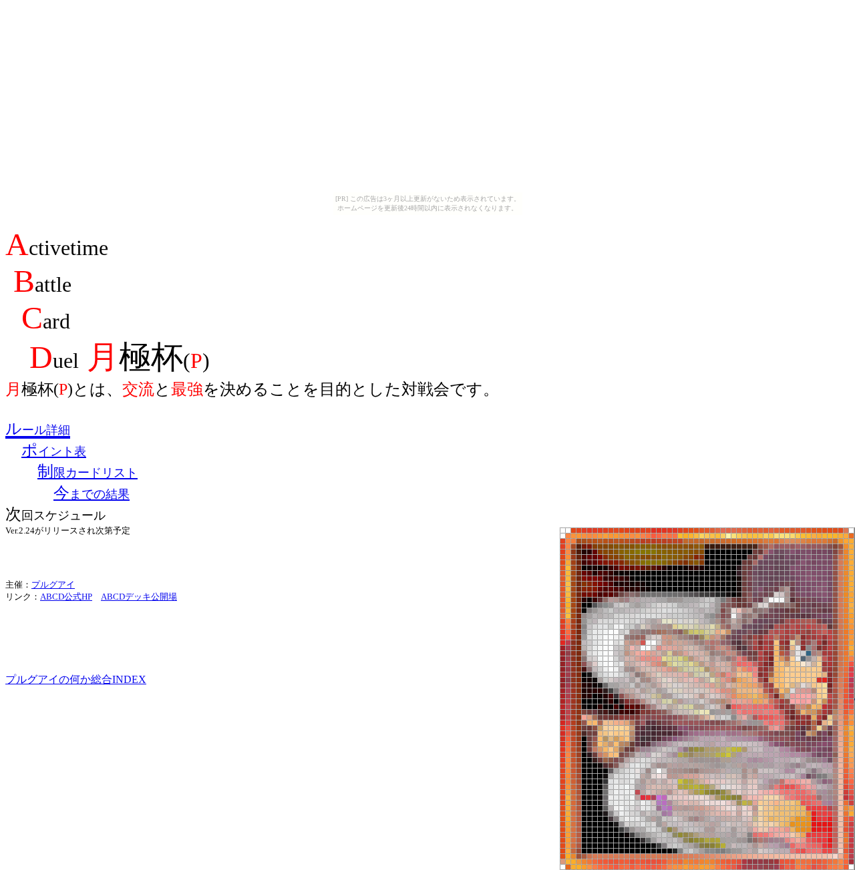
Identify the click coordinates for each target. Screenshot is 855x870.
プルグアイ (53, 585)
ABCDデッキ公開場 (139, 597)
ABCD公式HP (66, 597)
